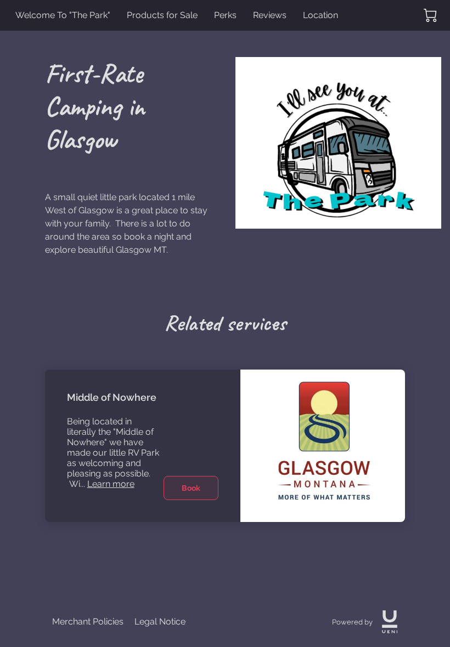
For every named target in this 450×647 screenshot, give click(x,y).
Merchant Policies (87, 621)
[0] (430, 15)
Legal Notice (159, 621)
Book (191, 488)
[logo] (389, 621)
